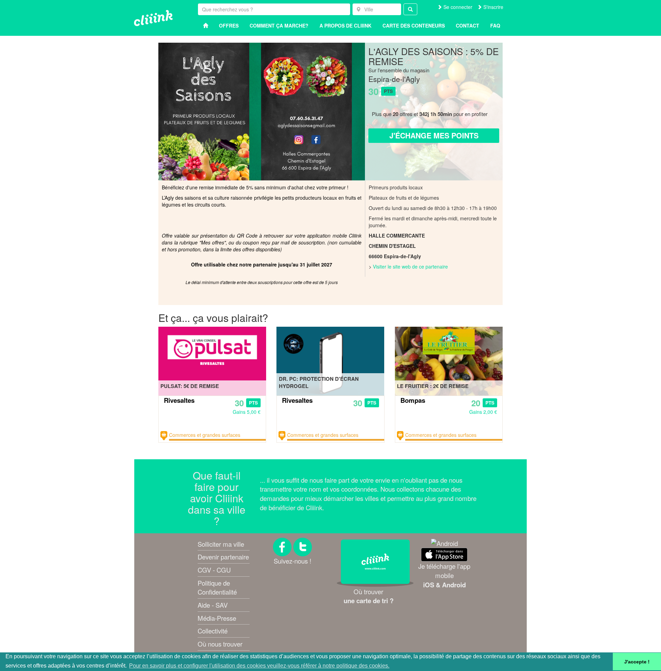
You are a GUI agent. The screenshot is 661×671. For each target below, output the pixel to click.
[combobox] (377, 9)
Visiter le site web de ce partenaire (410, 266)
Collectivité (213, 630)
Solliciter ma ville (221, 543)
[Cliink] (153, 18)
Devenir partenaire (223, 556)
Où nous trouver (220, 643)
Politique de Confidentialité (217, 587)
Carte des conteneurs (413, 25)
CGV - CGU (214, 569)
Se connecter (457, 6)
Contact (467, 25)
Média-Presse (217, 618)
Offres (229, 25)
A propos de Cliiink (345, 25)
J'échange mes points (434, 135)
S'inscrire (492, 6)
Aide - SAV (213, 604)
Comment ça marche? (279, 25)
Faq (495, 25)
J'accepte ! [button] (637, 661)
